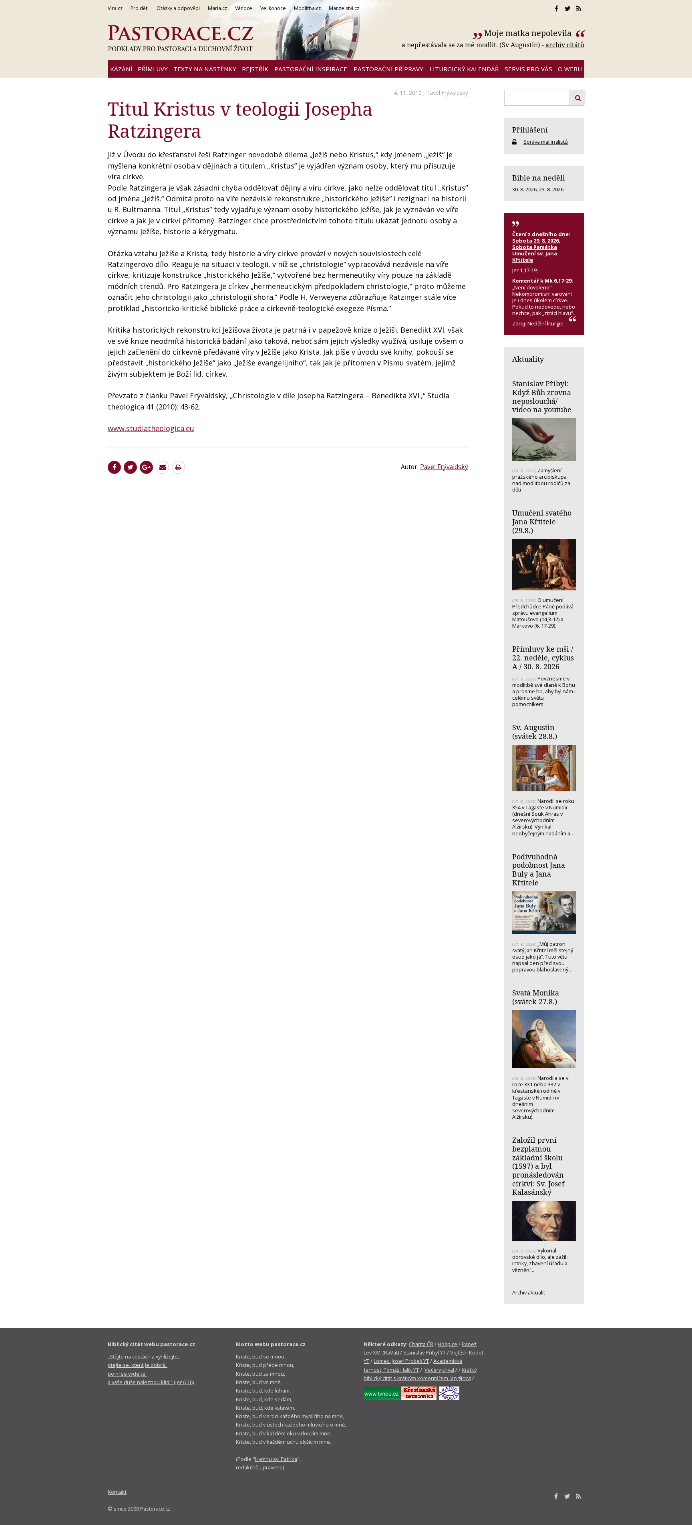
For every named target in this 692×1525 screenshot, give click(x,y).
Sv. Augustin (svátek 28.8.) (534, 731)
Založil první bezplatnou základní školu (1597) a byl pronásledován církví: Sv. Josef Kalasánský (538, 1166)
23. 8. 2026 (551, 189)
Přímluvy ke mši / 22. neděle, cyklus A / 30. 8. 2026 (543, 657)
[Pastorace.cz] (180, 38)
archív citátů (564, 44)
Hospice (447, 1344)
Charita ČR (421, 1344)
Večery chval (439, 1369)
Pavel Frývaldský (447, 92)
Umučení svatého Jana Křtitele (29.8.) (541, 521)
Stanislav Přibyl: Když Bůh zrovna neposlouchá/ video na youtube (541, 396)
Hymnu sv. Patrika (276, 1459)
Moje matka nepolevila (528, 33)
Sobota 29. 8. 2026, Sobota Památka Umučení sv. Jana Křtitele (536, 250)
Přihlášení (530, 129)
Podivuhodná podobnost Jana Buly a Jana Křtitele (538, 869)
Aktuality (528, 359)
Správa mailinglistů (545, 141)
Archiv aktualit (528, 1292)
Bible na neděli (538, 178)
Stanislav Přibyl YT (424, 1352)
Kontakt (117, 1491)
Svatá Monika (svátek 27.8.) (535, 997)
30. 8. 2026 (524, 189)
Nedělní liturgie (545, 323)
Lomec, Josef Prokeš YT (401, 1360)
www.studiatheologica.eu (151, 428)
